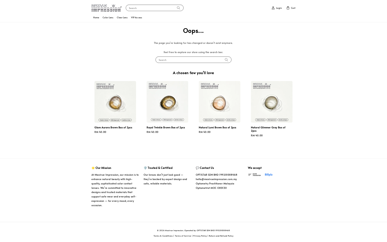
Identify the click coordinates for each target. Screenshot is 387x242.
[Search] (178, 8)
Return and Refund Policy (221, 235)
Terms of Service (183, 235)
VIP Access (136, 17)
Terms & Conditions (163, 235)
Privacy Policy (200, 235)
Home (96, 17)
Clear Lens (122, 17)
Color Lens (108, 17)
